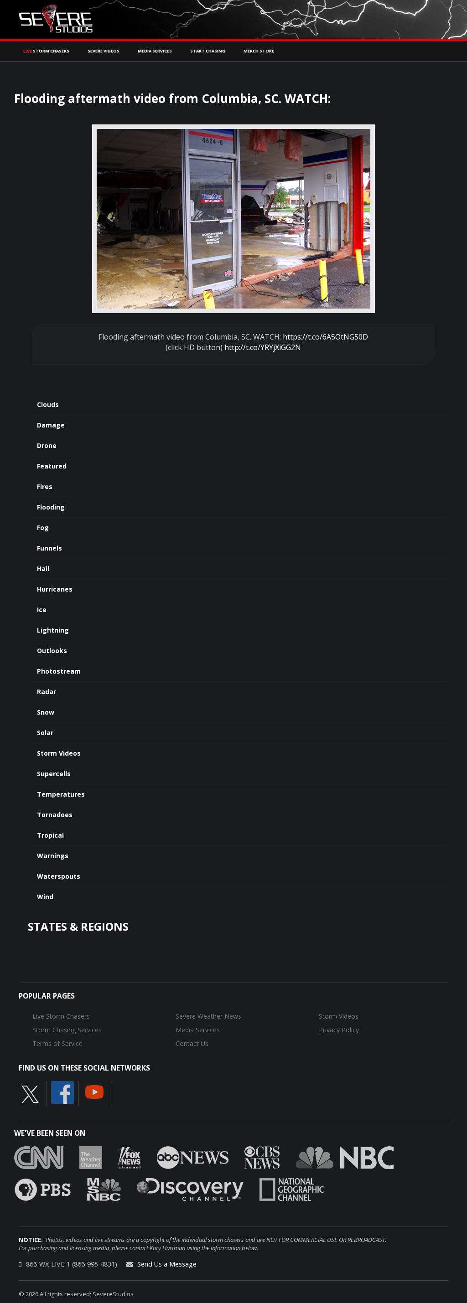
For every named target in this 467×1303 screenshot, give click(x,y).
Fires (44, 486)
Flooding (51, 507)
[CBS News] (262, 1157)
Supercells (54, 773)
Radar (46, 691)
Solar (45, 732)
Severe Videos (103, 51)
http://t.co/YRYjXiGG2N (262, 347)
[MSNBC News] (104, 1189)
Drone (47, 445)
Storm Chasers (46, 51)
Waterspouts (58, 876)
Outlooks (52, 650)
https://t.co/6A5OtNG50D (325, 337)
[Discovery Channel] (190, 1189)
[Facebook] (62, 1091)
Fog (43, 527)
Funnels (49, 548)
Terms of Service (57, 1043)
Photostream (59, 671)
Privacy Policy (339, 1029)
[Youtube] (94, 1091)
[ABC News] (192, 1157)
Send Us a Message (167, 1264)
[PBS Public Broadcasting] (42, 1189)
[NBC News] (345, 1157)
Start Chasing (207, 51)
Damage (51, 425)
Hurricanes (55, 589)
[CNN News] (38, 1157)
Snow (45, 712)
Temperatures (61, 794)
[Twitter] (30, 1093)
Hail (43, 568)
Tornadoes (55, 814)
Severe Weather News (208, 1016)
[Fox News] (129, 1157)
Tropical (50, 835)
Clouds (48, 404)
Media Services (155, 51)
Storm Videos (59, 753)
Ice (42, 609)
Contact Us (192, 1043)
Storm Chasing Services (67, 1029)
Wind (45, 896)
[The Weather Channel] (90, 1157)
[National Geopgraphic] (291, 1189)
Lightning (53, 630)
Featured (52, 466)
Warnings (52, 855)
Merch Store (259, 51)
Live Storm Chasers (61, 1016)
